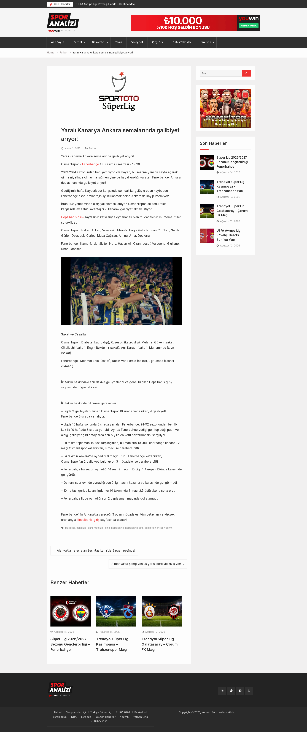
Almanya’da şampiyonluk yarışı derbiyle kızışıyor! (146, 564)
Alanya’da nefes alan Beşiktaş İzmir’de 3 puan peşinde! (96, 550)
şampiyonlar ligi (154, 527)
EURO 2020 (100, 721)
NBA (74, 717)
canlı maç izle (96, 527)
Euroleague (60, 717)
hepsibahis (117, 527)
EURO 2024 (123, 712)
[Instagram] (222, 691)
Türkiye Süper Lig (100, 712)
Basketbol (98, 42)
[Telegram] (240, 691)
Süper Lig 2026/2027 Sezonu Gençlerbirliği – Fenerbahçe (70, 644)
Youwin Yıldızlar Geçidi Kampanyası (226, 112)
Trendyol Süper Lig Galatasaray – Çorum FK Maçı (160, 644)
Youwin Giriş (140, 717)
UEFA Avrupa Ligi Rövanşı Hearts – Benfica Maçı (105, 4)
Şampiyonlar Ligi (76, 712)
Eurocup (86, 717)
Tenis (118, 42)
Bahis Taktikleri (182, 42)
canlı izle (81, 527)
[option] (108, 4)
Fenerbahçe (90, 164)
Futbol (78, 42)
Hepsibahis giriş (72, 217)
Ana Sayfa (57, 42)
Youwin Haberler (105, 717)
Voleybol (137, 42)
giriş (107, 527)
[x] (249, 691)
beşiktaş (70, 527)
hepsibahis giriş (134, 527)
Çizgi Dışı (157, 42)
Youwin (206, 42)
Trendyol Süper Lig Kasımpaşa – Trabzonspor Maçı (112, 644)
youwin (168, 527)
